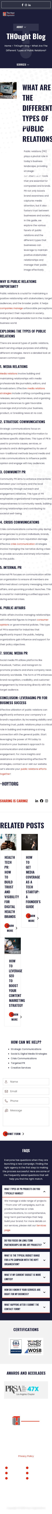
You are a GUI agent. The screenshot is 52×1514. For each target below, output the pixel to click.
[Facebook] (22, 4)
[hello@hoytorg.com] (3, 1487)
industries (15, 1478)
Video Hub (24, 175)
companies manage (11, 308)
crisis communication (23, 544)
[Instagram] (26, 4)
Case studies (26, 169)
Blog (39, 169)
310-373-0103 (42, 1487)
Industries (22, 126)
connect (33, 1478)
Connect (37, 175)
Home (7, 45)
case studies (36, 1468)
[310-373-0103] (30, 1487)
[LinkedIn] (29, 4)
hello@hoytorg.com (17, 1487)
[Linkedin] (37, 801)
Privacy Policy (26, 1456)
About (20, 27)
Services (21, 64)
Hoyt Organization (35, 1508)
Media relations (8, 373)
